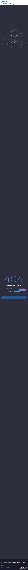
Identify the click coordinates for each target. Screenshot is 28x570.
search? (17, 291)
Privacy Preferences (5, 567)
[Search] (25, 297)
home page (22, 289)
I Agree (23, 567)
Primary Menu (25, 3)
